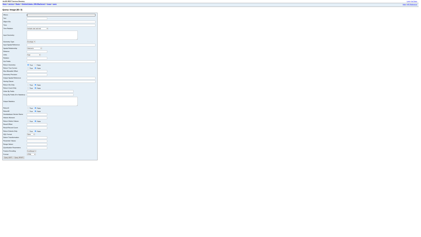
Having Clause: (8, 81)
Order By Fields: (9, 91)
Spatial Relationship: (10, 48)
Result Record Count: (10, 127)
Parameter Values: (9, 141)
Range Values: (8, 144)
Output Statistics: (9, 101)
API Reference (412, 4)
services (11, 4)
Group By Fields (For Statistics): (14, 95)
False (38, 65)
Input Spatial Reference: (11, 45)
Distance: (6, 51)
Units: (5, 55)
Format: (6, 154)
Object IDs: (7, 21)
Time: (5, 25)
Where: (5, 15)
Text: (5, 18)
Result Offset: (8, 124)
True (31, 65)
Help (404, 4)
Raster (18, 4)
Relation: (6, 58)
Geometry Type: (8, 42)
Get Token (414, 1)
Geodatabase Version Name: (13, 114)
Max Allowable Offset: (10, 71)
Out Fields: (7, 61)
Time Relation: (8, 28)
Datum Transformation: (11, 137)
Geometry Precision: (10, 74)
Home (5, 4)
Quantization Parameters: (12, 147)
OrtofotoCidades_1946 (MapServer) (33, 4)
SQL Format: (7, 134)
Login (408, 1)
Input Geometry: (9, 35)
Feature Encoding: (9, 151)
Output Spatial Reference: (12, 78)
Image (49, 4)
